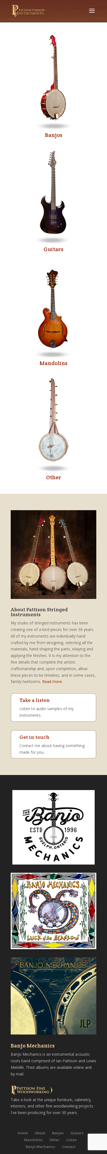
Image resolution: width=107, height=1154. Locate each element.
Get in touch (34, 737)
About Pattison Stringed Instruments (39, 612)
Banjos (53, 135)
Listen (71, 1139)
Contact (68, 1146)
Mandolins (53, 363)
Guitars (53, 249)
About (40, 1132)
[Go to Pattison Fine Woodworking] (33, 1091)
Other (53, 477)
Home (23, 1132)
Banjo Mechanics (33, 1045)
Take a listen (34, 700)
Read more (52, 681)
